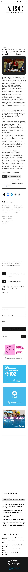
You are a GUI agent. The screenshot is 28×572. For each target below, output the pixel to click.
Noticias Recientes (6, 499)
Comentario (5, 292)
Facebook (20, 1)
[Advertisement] (14, 30)
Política (4, 47)
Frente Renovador (12, 263)
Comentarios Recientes (14, 499)
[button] (10, 69)
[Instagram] (6, 187)
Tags (8, 501)
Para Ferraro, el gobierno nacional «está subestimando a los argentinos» (7, 208)
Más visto (4, 501)
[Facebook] (6, 185)
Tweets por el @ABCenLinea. (9, 493)
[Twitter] (4, 185)
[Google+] (8, 185)
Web (3, 321)
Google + (23, 1)
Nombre (4, 310)
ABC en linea (15, 179)
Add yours (10, 276)
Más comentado (22, 499)
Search (26, 1)
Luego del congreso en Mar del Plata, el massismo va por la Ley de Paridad (7, 219)
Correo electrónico (7, 315)
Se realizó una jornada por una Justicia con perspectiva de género (18, 209)
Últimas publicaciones (15, 176)
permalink (17, 265)
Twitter (17, 1)
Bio (5, 176)
